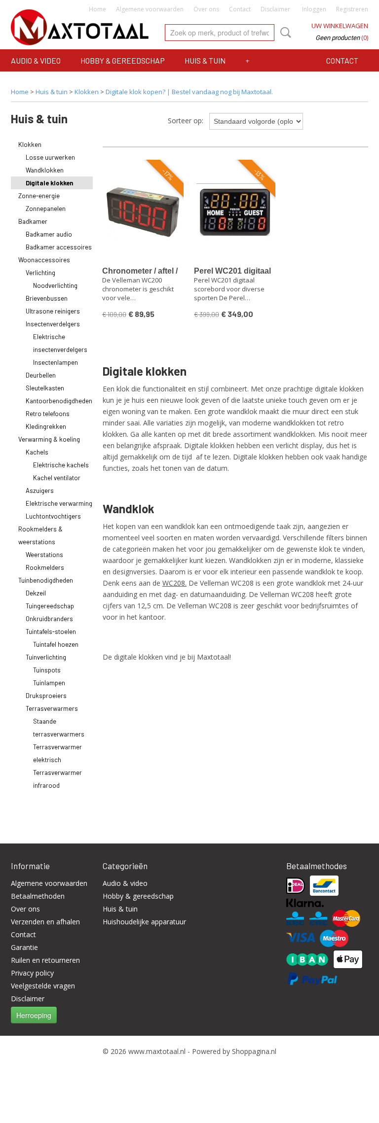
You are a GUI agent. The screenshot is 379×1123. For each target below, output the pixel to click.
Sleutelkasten (45, 388)
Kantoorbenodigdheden (59, 401)
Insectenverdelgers (53, 324)
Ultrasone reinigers (53, 311)
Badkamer (32, 221)
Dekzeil (36, 593)
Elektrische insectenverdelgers (60, 343)
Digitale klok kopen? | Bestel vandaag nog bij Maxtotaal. (189, 91)
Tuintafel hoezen (55, 644)
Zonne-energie (39, 196)
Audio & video (36, 60)
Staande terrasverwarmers (58, 727)
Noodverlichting (55, 285)
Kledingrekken (46, 426)
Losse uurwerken (50, 157)
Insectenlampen (55, 362)
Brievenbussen (47, 298)
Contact (240, 9)
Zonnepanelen (46, 208)
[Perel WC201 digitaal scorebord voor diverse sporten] (234, 212)
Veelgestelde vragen (43, 985)
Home (97, 9)
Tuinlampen (49, 683)
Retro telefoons (48, 414)
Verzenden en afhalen (45, 921)
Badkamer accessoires (59, 247)
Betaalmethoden (38, 896)
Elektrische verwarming (59, 503)
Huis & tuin (205, 60)
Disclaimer (275, 9)
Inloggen (314, 9)
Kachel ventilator (56, 478)
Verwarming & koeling (49, 439)
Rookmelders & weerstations (40, 535)
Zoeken (283, 32)
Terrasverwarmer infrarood (57, 779)
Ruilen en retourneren (45, 960)
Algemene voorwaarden (150, 9)
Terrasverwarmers (52, 708)
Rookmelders (45, 567)
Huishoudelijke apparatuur (144, 921)
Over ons (206, 9)
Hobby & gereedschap (122, 60)
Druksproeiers (46, 696)
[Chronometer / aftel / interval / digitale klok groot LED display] (143, 212)
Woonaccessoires (44, 260)
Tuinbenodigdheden (45, 580)
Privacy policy (32, 973)
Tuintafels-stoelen (51, 631)
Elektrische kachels (61, 465)
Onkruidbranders (49, 619)
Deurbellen (41, 375)
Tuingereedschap (50, 606)
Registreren (352, 9)
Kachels (37, 452)
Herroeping (33, 1015)
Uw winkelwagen (339, 25)
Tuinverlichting (46, 657)
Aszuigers (40, 490)
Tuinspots (47, 670)
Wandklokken (45, 170)
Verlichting (40, 273)
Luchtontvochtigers (53, 516)
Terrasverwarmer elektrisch (57, 753)
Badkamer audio (49, 234)
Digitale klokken (49, 183)
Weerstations (44, 555)
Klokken (87, 91)
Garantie (24, 947)
